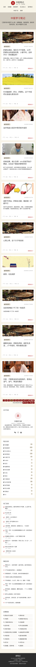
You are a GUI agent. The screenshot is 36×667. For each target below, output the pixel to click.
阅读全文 (30, 68)
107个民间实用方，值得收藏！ (13, 602)
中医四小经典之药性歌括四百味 (13, 577)
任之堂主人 (23, 7)
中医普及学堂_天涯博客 (11, 632)
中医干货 (15, 10)
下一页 (27, 400)
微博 (21, 10)
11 (14, 400)
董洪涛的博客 (23, 635)
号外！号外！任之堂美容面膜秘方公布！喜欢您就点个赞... (18, 584)
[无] (15, 432)
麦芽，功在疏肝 (9, 274)
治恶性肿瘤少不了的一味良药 (14, 308)
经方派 (6, 642)
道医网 (21, 645)
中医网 (6, 619)
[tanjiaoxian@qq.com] (21, 432)
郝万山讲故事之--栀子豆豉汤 (12, 594)
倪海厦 (9, 7)
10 (11, 400)
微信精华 (15, 7)
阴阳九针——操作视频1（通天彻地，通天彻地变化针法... (18, 565)
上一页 (29, 402)
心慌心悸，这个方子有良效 (13, 241)
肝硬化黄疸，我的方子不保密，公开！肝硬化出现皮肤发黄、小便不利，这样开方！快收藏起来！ (17, 52)
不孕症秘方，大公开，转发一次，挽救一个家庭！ (18, 580)
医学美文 (30, 7)
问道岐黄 (22, 622)
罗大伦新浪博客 (24, 625)
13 (20, 400)
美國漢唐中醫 (23, 639)
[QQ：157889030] (18, 432)
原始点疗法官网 (9, 615)
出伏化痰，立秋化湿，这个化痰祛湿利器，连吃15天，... (18, 598)
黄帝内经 (22, 615)
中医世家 (7, 635)
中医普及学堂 (23, 629)
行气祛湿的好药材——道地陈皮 (13, 570)
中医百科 (7, 639)
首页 (4, 7)
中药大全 (22, 642)
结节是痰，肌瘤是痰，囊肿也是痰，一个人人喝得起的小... (18, 589)
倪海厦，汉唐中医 (9, 645)
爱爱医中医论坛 (24, 619)
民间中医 (7, 625)
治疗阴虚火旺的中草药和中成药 (15, 128)
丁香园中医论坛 (9, 622)
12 (17, 400)
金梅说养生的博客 (24, 632)
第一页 (24, 402)
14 (23, 400)
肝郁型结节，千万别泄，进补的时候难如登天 (17, 573)
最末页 (32, 400)
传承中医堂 (7, 629)
